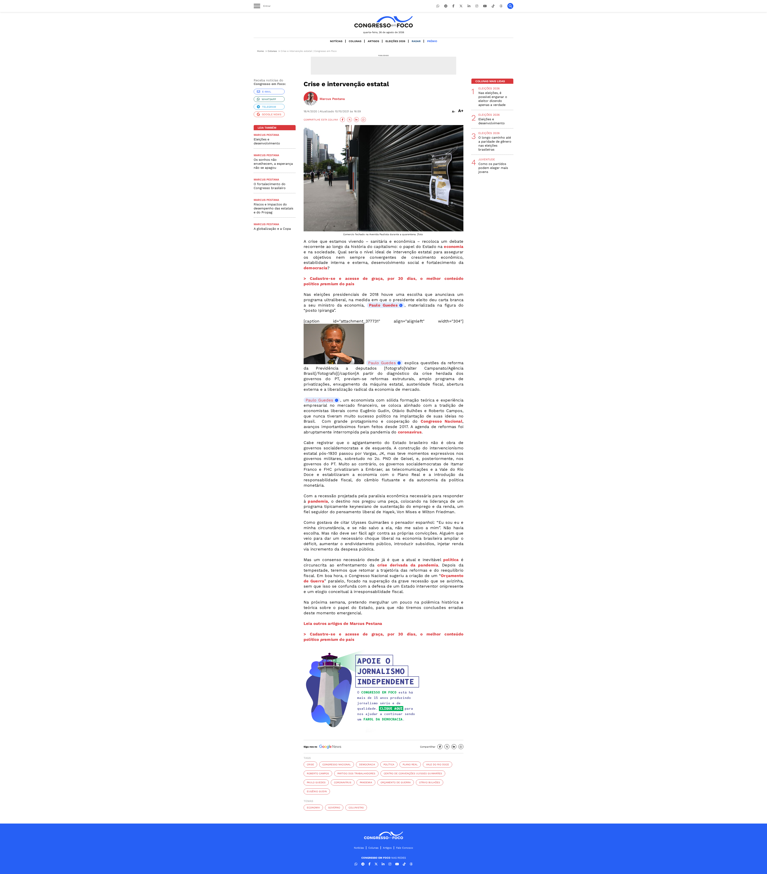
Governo (334, 807)
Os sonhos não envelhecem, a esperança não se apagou (273, 164)
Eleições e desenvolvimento (267, 141)
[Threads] (501, 6)
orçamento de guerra (396, 782)
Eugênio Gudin (317, 791)
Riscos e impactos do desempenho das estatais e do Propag (273, 208)
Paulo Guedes (383, 305)
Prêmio (432, 41)
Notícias (336, 41)
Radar (416, 41)
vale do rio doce (437, 764)
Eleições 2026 (395, 41)
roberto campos (318, 773)
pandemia (366, 782)
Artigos (373, 41)
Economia (313, 807)
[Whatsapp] (437, 6)
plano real (410, 764)
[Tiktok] (493, 6)
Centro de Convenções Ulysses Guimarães (413, 773)
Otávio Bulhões (429, 782)
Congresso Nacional (336, 764)
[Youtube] (485, 6)
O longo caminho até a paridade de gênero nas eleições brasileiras (494, 143)
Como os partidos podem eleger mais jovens (493, 168)
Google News (271, 114)
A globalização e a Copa (272, 229)
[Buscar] (510, 6)
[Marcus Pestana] (311, 99)
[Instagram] (476, 6)
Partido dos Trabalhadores (356, 773)
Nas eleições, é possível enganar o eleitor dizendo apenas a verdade (492, 99)
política (389, 764)
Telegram (269, 106)
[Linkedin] (469, 6)
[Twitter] (461, 6)
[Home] (383, 22)
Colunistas (356, 807)
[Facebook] (453, 6)
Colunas (355, 41)
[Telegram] (445, 6)
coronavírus (342, 782)
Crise (310, 764)
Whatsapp (269, 99)
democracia (367, 764)
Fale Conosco (404, 847)
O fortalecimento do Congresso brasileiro (270, 186)
